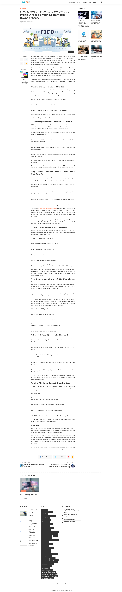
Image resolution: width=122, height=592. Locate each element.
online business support (47, 548)
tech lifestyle (45, 574)
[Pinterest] (21, 63)
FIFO (39, 90)
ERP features (55, 531)
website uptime (45, 576)
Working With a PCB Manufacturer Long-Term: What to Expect (95, 22)
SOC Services (52, 572)
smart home (44, 572)
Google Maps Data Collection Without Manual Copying (33, 542)
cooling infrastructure (47, 523)
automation (44, 513)
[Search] (101, 2)
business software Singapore (48, 515)
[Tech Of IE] (25, 2)
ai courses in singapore (47, 511)
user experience (53, 574)
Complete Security (46, 519)
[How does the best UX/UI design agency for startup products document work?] (83, 49)
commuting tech (45, 517)
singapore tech (45, 568)
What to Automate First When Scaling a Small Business (96, 42)
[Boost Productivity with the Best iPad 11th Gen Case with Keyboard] (24, 74)
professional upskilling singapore (49, 554)
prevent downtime (46, 552)
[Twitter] (26, 59)
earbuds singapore (46, 529)
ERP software (54, 533)
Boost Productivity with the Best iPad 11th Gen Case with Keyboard (24, 82)
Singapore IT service (46, 566)
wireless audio (54, 576)
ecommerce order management (47, 208)
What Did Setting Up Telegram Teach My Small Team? (82, 42)
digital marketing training (47, 527)
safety (53, 558)
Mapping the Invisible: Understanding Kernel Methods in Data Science (72, 511)
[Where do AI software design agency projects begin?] (96, 49)
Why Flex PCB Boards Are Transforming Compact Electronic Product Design (33, 532)
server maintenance (46, 562)
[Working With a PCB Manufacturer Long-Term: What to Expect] (96, 15)
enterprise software (46, 531)
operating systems (46, 550)
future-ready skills (46, 539)
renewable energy (46, 558)
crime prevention (46, 525)
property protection (46, 556)
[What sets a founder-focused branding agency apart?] (23, 523)
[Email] (26, 63)
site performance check (47, 570)
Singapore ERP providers (47, 564)
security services (54, 560)
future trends (55, 539)
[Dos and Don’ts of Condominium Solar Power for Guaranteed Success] (23, 513)
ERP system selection (46, 535)
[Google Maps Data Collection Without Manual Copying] (23, 543)
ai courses (44, 509)
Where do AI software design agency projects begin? (96, 56)
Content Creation (45, 521)
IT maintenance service (47, 544)
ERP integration (45, 533)
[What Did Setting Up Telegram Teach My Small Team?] (83, 34)
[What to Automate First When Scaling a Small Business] (96, 34)
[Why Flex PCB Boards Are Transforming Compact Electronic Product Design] (23, 533)
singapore (55, 562)
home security (45, 541)
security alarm (45, 560)
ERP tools (55, 535)
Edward (24, 21)
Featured (23, 8)
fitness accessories (46, 537)
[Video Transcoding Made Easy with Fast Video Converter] (29, 485)
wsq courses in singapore (48, 578)
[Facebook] (21, 59)
